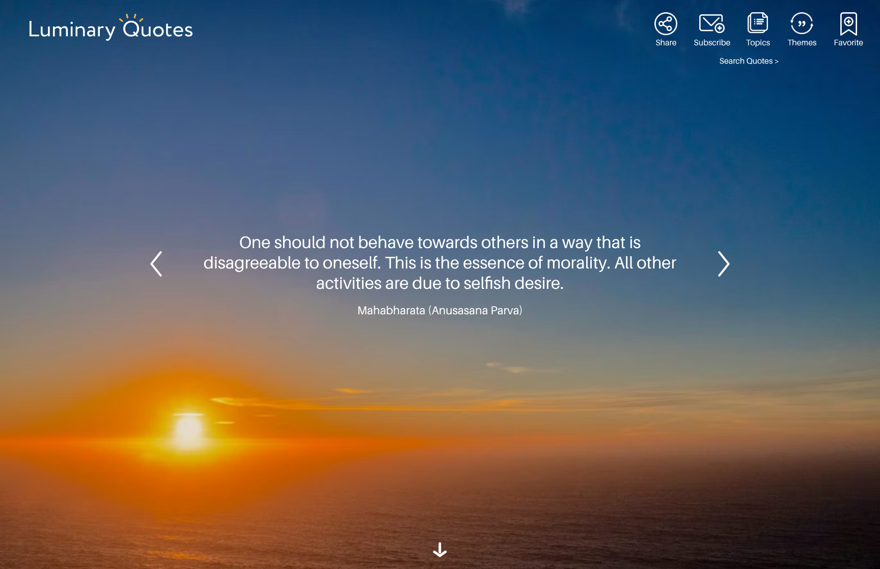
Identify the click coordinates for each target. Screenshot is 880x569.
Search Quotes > (749, 61)
